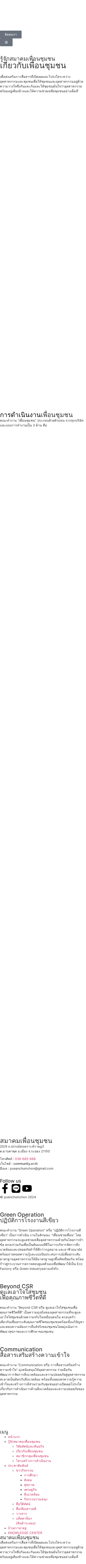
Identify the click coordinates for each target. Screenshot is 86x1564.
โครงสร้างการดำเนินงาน (33, 1461)
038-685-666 (25, 1159)
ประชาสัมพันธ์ (18, 1466)
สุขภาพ (29, 1485)
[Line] (16, 1188)
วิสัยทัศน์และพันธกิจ (30, 1446)
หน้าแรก (14, 1437)
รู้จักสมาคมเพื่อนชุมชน (24, 1442)
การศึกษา (31, 1475)
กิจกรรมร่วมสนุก (36, 1499)
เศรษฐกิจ (30, 1490)
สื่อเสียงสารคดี (26, 1509)
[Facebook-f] (5, 1188)
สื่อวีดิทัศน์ (23, 1504)
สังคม (28, 1480)
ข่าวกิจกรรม (24, 1470)
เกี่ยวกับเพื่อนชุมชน (29, 1451)
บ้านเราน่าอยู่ (17, 1528)
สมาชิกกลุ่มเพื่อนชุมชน (32, 1456)
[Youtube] (27, 1188)
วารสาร (21, 1514)
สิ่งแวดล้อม (32, 1494)
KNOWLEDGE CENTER (25, 1533)
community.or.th (25, 1164)
